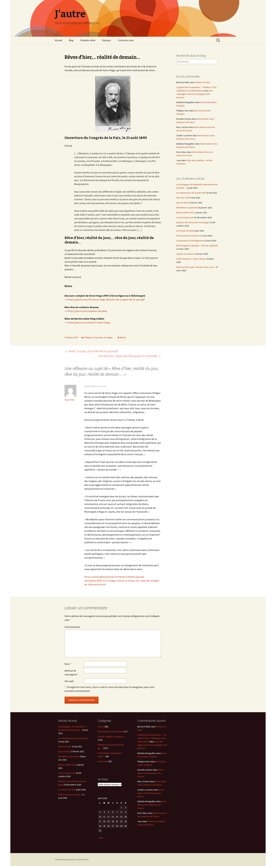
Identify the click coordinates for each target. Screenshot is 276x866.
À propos (106, 40)
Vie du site (103, 761)
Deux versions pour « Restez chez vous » (195, 267)
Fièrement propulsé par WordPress (72, 859)
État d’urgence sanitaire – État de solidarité (197, 245)
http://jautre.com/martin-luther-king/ (89, 322)
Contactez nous (126, 40)
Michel (123, 337)
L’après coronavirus (185, 253)
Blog (71, 40)
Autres (101, 726)
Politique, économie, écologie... (99, 337)
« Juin (100, 837)
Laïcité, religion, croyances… (112, 736)
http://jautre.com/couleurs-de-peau (87, 311)
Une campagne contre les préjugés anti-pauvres (194, 94)
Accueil (58, 40)
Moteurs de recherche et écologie (192, 222)
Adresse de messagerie (72, 672)
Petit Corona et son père (188, 235)
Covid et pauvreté (185, 217)
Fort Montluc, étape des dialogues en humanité (129, 356)
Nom (68, 663)
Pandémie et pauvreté (187, 207)
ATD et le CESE (183, 197)
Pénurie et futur (202, 82)
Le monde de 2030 (185, 230)
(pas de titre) (182, 202)
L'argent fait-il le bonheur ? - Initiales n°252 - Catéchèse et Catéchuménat (152, 738)
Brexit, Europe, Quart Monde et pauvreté (91, 351)
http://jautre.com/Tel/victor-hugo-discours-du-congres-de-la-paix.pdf (106, 299)
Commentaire (72, 626)
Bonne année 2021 (185, 212)
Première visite (87, 40)
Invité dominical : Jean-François (191, 258)
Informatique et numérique (110, 731)
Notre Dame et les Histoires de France (150, 773)
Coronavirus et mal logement (190, 240)
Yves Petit (69, 399)
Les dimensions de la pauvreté (191, 192)
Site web (69, 681)
